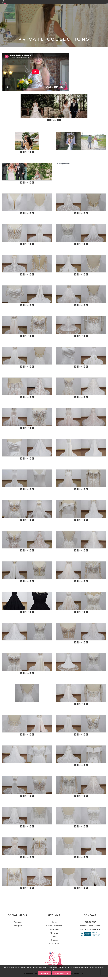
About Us (54, 933)
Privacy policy (60, 973)
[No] (105, 971)
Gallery (54, 937)
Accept (43, 973)
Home (54, 922)
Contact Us (54, 944)
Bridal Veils (54, 929)
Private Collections (54, 926)
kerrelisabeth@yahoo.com (90, 926)
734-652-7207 (90, 922)
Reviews (54, 940)
